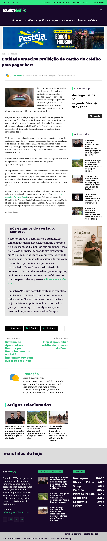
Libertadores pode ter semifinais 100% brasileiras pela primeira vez (92, 198)
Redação (18, 75)
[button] (101, 10)
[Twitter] (13, 2)
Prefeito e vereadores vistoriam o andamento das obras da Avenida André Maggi (93, 213)
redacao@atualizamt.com (16, 512)
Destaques (12, 54)
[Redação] (8, 75)
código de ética (97, 2)
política (43, 20)
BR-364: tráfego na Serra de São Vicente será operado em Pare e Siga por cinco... (93, 165)
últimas (16, 20)
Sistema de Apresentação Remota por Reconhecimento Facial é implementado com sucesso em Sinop (19, 351)
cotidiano (29, 20)
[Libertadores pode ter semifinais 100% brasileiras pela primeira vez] (77, 197)
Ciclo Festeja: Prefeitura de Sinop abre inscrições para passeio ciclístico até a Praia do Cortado (58, 433)
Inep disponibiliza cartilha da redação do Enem (54, 345)
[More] (62, 328)
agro (55, 20)
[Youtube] (17, 2)
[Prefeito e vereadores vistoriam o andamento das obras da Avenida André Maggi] (77, 211)
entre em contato (80, 2)
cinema (81, 20)
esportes (67, 20)
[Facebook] (5, 2)
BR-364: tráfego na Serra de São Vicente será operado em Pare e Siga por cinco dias (37, 432)
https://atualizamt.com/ (33, 378)
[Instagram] (9, 2)
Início (4, 54)
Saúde (91, 20)
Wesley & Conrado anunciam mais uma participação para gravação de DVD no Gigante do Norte (14, 432)
